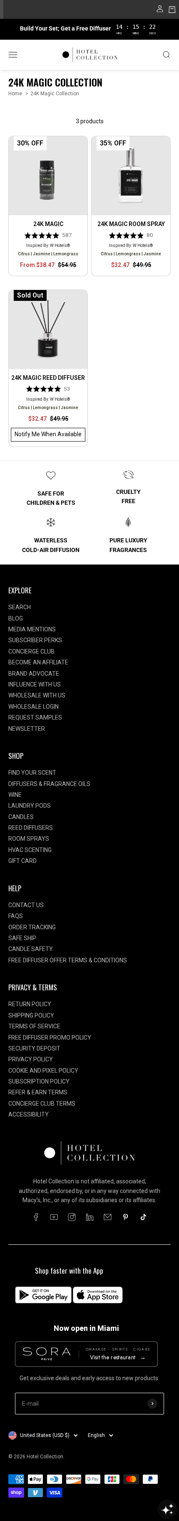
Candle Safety (30, 949)
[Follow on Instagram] (72, 1217)
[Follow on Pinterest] (125, 1217)
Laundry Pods (29, 805)
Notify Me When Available (48, 433)
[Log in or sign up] (160, 11)
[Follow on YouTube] (54, 1217)
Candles (21, 817)
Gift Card (22, 860)
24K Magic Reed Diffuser (48, 377)
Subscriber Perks (35, 640)
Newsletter (26, 728)
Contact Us (26, 905)
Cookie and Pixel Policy (43, 1070)
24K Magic (48, 224)
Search (19, 607)
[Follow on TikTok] (143, 1217)
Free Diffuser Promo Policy (49, 1037)
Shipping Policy (31, 1015)
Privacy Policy (30, 1059)
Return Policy (29, 1004)
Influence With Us (34, 684)
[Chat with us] (167, 1509)
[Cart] (172, 11)
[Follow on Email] (108, 1217)
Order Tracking (32, 927)
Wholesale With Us (36, 695)
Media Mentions (32, 629)
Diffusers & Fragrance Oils (49, 784)
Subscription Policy (39, 1081)
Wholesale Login (33, 706)
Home (15, 94)
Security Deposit (34, 1048)
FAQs (15, 916)
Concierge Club (31, 651)
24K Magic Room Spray (131, 224)
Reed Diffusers (30, 827)
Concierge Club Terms (41, 1103)
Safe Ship (22, 938)
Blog (15, 618)
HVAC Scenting (30, 850)
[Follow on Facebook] (36, 1217)
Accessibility (28, 1114)
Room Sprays (28, 838)
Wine (15, 794)
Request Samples (35, 717)
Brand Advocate (33, 673)
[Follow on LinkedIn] (90, 1217)
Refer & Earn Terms (37, 1092)
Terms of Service (34, 1026)
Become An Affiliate (38, 662)
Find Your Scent (32, 772)
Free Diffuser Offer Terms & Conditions (67, 960)
